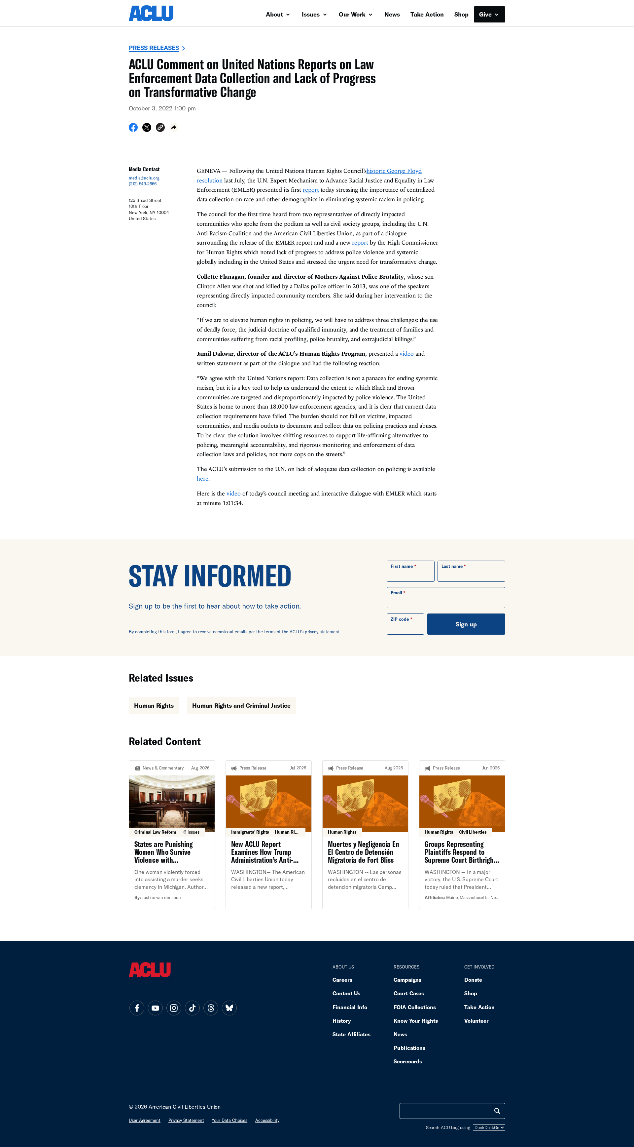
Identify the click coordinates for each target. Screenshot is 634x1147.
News (392, 14)
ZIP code (400, 619)
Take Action (427, 14)
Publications (409, 1048)
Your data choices (229, 1120)
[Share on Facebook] (133, 129)
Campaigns (407, 979)
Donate (473, 979)
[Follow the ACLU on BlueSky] (229, 1008)
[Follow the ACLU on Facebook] (137, 1008)
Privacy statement (186, 1120)
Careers (342, 979)
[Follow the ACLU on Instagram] (174, 1008)
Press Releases (154, 47)
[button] (160, 128)
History (342, 1020)
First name (402, 566)
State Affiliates (351, 1034)
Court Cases (409, 993)
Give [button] (486, 14)
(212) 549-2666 (143, 183)
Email (396, 592)
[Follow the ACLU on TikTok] (192, 1008)
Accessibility (267, 1120)
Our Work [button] (353, 14)
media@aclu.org (144, 177)
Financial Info (350, 1007)
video (407, 353)
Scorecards (408, 1061)
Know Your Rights (416, 1020)
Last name (452, 566)
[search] (497, 1111)
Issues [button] (311, 14)
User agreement (144, 1120)
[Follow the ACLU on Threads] (211, 1008)
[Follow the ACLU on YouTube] (155, 1008)
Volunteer (476, 1020)
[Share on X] (146, 129)
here (202, 478)
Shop (461, 14)
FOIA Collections (415, 1007)
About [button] (275, 14)
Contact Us (346, 993)
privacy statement (322, 631)
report (311, 189)
